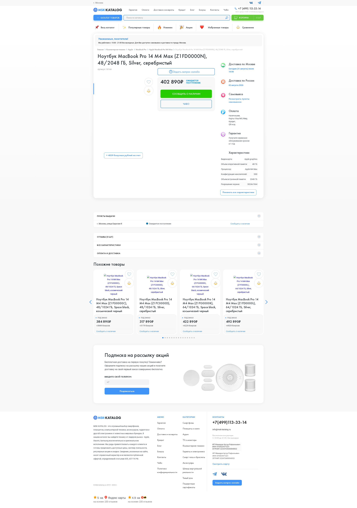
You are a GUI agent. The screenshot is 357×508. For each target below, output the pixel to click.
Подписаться (127, 391)
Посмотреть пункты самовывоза (239, 100)
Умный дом (188, 477)
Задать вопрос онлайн (186, 71)
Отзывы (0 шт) (105, 236)
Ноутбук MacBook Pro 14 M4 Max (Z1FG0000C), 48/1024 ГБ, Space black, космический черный (113, 305)
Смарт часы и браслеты (194, 457)
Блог (192, 9)
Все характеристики (109, 245)
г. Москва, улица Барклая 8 (109, 224)
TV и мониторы (189, 440)
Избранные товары (218, 27)
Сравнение (248, 27)
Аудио (186, 434)
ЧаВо (226, 9)
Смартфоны (188, 422)
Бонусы (202, 9)
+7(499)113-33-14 (230, 422)
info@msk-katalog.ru (222, 429)
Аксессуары (188, 462)
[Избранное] (148, 83)
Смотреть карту (221, 463)
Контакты (214, 9)
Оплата (145, 9)
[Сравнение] (148, 90)
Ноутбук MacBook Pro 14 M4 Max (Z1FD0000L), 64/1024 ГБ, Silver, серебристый (242, 305)
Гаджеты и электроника (194, 451)
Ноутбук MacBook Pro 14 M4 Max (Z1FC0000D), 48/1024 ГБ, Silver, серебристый (155, 305)
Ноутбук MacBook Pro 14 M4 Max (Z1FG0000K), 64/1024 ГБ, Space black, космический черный (199, 305)
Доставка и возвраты (164, 9)
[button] (91, 302)
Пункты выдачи (106, 216)
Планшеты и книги (191, 428)
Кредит (181, 9)
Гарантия (133, 9)
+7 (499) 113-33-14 (249, 8)
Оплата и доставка (108, 253)
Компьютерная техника (193, 445)
